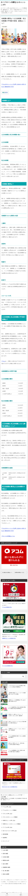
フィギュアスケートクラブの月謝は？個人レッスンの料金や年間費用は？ (17, 686)
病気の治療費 (6, 874)
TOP (12, 795)
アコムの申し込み (7, 806)
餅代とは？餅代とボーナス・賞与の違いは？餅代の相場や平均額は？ (17, 744)
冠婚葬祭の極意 (6, 867)
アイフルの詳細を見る (7, 665)
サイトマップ (6, 841)
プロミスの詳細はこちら (8, 536)
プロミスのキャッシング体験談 (10, 817)
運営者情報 (5, 834)
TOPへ (21, 894)
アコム (3, 361)
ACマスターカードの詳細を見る (9, 786)
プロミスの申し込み (7, 813)
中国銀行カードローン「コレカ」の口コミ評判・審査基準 (17, 729)
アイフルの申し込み (7, 827)
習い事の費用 (6, 870)
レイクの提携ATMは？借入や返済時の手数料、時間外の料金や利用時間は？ (17, 708)
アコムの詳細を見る (7, 607)
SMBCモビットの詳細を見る (9, 638)
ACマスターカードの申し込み (10, 830)
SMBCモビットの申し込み (9, 820)
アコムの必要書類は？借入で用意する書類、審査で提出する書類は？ (17, 751)
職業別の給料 (6, 860)
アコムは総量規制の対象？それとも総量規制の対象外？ (17, 736)
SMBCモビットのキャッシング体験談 (11, 824)
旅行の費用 (5, 863)
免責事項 (5, 837)
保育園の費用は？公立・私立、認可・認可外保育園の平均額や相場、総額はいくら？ (21, 572)
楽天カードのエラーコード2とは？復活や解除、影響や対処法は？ (17, 722)
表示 (6, 92)
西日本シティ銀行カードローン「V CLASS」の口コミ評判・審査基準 (16, 715)
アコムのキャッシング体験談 (9, 810)
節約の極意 (5, 853)
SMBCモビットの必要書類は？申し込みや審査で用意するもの (17, 700)
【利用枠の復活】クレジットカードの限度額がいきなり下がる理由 (17, 693)
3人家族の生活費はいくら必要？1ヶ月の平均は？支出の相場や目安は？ (8, 572)
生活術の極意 (6, 857)
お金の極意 (4, 26)
